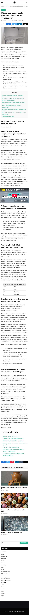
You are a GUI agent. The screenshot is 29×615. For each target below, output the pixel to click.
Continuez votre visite (8, 116)
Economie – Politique (5, 571)
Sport (2, 595)
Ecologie (3, 569)
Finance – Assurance (5, 578)
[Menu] (2, 2)
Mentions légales (20, 611)
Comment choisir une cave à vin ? (11, 436)
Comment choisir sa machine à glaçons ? (13, 440)
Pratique (3, 589)
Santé (2, 591)
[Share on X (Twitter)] (14, 24)
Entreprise (3, 576)
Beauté (3, 554)
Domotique (3, 565)
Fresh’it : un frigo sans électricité (11, 447)
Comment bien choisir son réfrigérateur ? (13, 438)
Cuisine (3, 9)
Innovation (3, 582)
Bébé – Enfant (4, 556)
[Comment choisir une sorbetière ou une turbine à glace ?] (14, 500)
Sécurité (3, 593)
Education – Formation (6, 573)
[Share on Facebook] (8, 24)
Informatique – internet (6, 580)
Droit (2, 567)
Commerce (3, 558)
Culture (3, 562)
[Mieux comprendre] (14, 2)
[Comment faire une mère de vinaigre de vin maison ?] (14, 478)
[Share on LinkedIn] (19, 24)
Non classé (3, 586)
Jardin (2, 584)
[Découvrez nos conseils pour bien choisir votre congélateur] (14, 35)
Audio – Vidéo (4, 552)
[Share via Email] (25, 24)
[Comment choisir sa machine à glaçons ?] (14, 523)
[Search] (27, 2)
